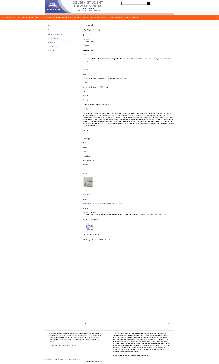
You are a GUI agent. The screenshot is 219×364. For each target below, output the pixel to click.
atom (87, 223)
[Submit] (148, 3)
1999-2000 (86, 195)
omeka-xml (89, 230)
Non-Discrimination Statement (72, 359)
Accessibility (49, 359)
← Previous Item (88, 324)
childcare (102, 203)
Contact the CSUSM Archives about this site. (62, 345)
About (49, 26)
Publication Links (53, 42)
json (87, 227)
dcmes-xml (89, 225)
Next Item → (170, 324)
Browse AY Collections (55, 34)
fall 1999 (108, 203)
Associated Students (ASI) (91, 203)
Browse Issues (52, 30)
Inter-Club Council (117, 203)
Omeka (100, 361)
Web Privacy (58, 359)
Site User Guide (52, 46)
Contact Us (51, 51)
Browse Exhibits (53, 38)
